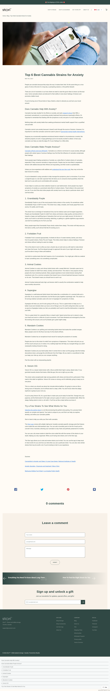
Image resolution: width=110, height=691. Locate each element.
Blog (8, 16)
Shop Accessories (64, 9)
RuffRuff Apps (103, 690)
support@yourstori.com (9, 628)
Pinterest (94, 624)
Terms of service (78, 642)
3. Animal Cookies (6, 673)
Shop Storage (52, 9)
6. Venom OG (5, 683)
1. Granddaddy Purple (7, 667)
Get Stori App (76, 9)
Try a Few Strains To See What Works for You (13, 686)
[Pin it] (68, 489)
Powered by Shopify (34, 653)
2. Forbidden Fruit (6, 670)
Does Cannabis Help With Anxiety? (10, 660)
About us (76, 624)
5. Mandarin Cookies (6, 680)
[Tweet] (42, 489)
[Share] (16, 489)
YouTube (94, 630)
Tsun (109, 690)
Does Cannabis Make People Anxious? (11, 663)
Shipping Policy (78, 630)
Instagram (95, 627)
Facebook (94, 620)
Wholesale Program (79, 636)
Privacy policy (77, 639)
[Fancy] (94, 489)
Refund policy (77, 633)
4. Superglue (4, 676)
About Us (86, 9)
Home (4, 16)
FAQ (75, 627)
